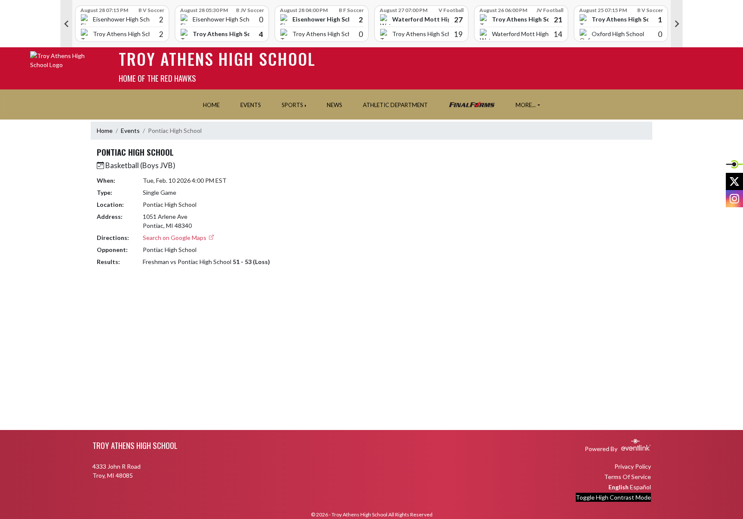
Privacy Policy (632, 466)
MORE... (526, 104)
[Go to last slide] (66, 23)
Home (105, 130)
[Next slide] (677, 23)
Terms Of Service (627, 476)
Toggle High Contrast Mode (613, 497)
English (618, 487)
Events (130, 130)
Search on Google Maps (175, 237)
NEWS (334, 104)
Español (640, 487)
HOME (211, 104)
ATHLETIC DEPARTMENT (395, 104)
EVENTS (250, 104)
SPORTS (292, 104)
